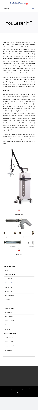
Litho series (8, 312)
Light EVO (7, 270)
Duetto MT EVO (9, 295)
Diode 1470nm (9, 316)
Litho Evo (7, 329)
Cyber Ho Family (9, 321)
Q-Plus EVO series (10, 274)
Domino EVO (8, 287)
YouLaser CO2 (9, 278)
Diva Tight (19, 254)
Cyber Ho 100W (9, 342)
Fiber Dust (8, 325)
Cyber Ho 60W (9, 337)
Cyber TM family (9, 308)
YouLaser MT (19, 214)
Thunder (7, 300)
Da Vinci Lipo (8, 291)
